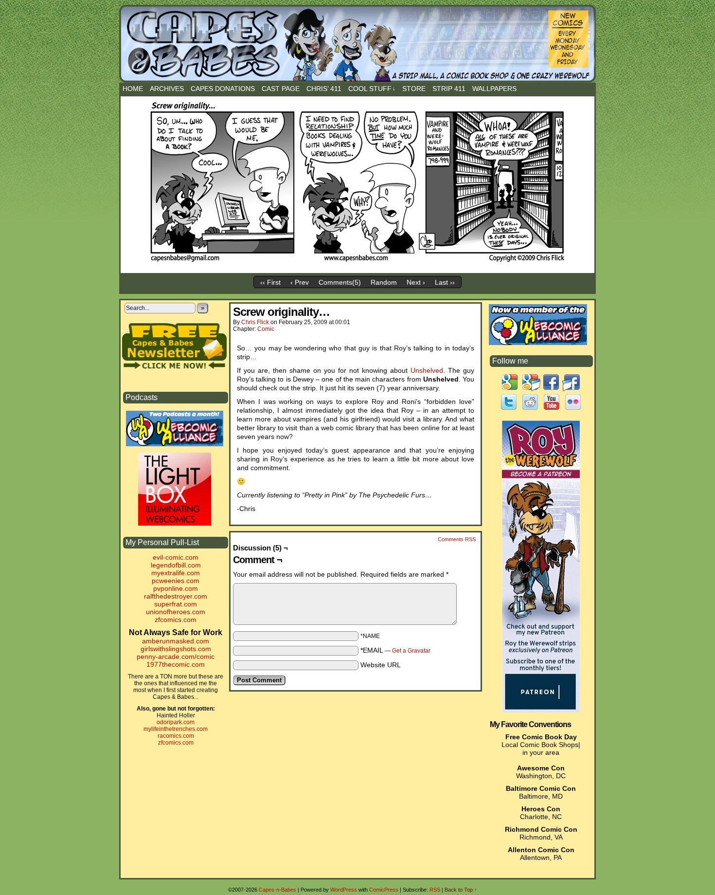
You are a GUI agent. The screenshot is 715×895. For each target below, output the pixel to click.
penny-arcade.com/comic (175, 656)
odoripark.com (176, 722)
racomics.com (176, 735)
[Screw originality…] (357, 264)
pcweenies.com (175, 580)
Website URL (380, 665)
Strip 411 (448, 88)
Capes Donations (223, 88)
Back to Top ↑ (461, 890)
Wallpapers (494, 88)
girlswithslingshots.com (176, 649)
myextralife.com (175, 573)
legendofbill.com (176, 565)
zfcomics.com (176, 619)
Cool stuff (371, 88)
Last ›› (445, 282)
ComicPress (383, 890)
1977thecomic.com (175, 664)
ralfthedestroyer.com (175, 596)
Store (414, 88)
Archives (167, 88)
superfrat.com (175, 604)
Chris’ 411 (323, 88)
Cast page (281, 88)
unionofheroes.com (175, 612)
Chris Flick (255, 322)
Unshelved (427, 370)
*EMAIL (395, 650)
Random (384, 282)
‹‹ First (270, 282)
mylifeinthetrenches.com (175, 729)
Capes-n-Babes (364, 50)
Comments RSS (457, 539)
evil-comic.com (175, 557)
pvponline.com (175, 588)
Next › (416, 282)
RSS (434, 890)
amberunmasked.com (175, 641)
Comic (265, 329)
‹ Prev (299, 282)
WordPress (343, 890)
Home (133, 88)
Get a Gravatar (411, 650)
